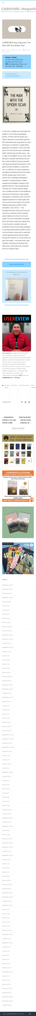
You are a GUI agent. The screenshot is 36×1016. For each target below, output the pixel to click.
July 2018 (5, 768)
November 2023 (6, 589)
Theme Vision (20, 1014)
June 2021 (5, 710)
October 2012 (6, 901)
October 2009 (6, 1005)
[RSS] (25, 402)
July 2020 (5, 755)
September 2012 (6, 905)
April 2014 (5, 830)
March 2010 (5, 984)
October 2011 (6, 938)
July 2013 (4, 863)
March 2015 (5, 805)
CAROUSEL (14, 385)
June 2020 (5, 759)
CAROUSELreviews (24, 385)
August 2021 (5, 701)
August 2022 (5, 651)
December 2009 (6, 997)
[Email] (29, 402)
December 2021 (6, 685)
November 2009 (6, 1001)
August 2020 (5, 751)
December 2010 (6, 972)
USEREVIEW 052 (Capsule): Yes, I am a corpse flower (9, 420)
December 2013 (6, 843)
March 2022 (5, 672)
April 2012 (5, 922)
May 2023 (5, 614)
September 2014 (6, 826)
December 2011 (6, 934)
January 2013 (6, 888)
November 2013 (6, 847)
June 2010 (5, 976)
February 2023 (6, 626)
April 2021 (5, 718)
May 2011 (4, 955)
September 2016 (7, 772)
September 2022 (6, 647)
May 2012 (4, 917)
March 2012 (5, 926)
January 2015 (6, 814)
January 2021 (6, 730)
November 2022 (6, 639)
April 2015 (5, 801)
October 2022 (6, 643)
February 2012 (6, 930)
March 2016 (5, 789)
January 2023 (6, 630)
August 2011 (5, 947)
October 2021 (6, 693)
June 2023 (5, 610)
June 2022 (5, 660)
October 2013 (6, 851)
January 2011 (6, 967)
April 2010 (5, 980)
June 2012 (5, 913)
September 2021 (6, 697)
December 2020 (6, 734)
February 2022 (6, 676)
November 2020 (6, 739)
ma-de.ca (17, 377)
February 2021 (6, 726)
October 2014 (6, 822)
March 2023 (5, 622)
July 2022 (5, 655)
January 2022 (6, 680)
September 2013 (6, 855)
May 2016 (5, 784)
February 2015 (6, 809)
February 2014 (6, 838)
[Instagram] (3, 2)
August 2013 (5, 859)
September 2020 (7, 747)
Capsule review (7, 386)
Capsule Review (6, 52)
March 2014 (5, 834)
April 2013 (5, 876)
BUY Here (19, 66)
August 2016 (5, 776)
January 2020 (6, 764)
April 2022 (5, 668)
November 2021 (6, 689)
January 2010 (6, 992)
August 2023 (5, 601)
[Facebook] (22, 402)
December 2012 (6, 893)
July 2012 (4, 909)
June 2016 (5, 780)
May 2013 (4, 872)
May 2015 (4, 797)
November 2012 (6, 897)
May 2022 (5, 664)
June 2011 (5, 951)
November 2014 (6, 818)
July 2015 (4, 793)
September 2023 (6, 597)
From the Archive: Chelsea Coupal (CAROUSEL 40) (25, 420)
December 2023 (6, 585)
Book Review (27, 50)
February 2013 (6, 884)
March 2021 (5, 722)
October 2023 (6, 593)
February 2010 (6, 988)
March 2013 (5, 880)
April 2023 (5, 618)
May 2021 (4, 714)
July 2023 (5, 606)
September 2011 (6, 942)
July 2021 (4, 705)
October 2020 (6, 743)
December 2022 (6, 635)
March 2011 (5, 963)
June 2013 (5, 868)
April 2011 (5, 959)
